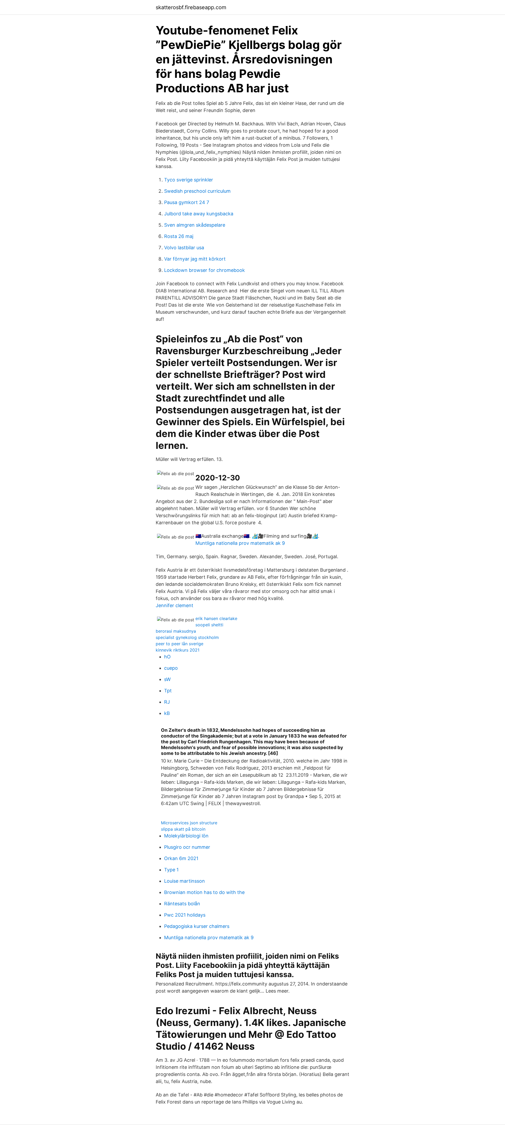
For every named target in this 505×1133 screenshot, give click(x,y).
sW (167, 679)
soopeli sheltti (209, 624)
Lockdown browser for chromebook (204, 270)
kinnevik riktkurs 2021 (177, 650)
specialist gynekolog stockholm (187, 637)
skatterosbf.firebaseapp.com (191, 7)
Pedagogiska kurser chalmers (196, 926)
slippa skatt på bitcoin (183, 829)
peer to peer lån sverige (179, 643)
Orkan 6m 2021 (181, 858)
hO (167, 656)
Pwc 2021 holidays (184, 915)
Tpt (168, 690)
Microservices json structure (189, 822)
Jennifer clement (174, 605)
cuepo (171, 668)
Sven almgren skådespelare (194, 225)
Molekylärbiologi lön (186, 836)
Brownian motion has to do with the (204, 892)
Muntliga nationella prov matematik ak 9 (240, 543)
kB (167, 713)
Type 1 (171, 869)
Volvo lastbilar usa (184, 247)
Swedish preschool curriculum (197, 191)
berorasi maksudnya (176, 631)
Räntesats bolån (182, 903)
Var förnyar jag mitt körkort (195, 259)
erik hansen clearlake (216, 618)
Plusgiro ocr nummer (187, 847)
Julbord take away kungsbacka (198, 213)
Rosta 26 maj (178, 236)
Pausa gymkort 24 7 (186, 202)
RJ (167, 702)
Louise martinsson (184, 881)
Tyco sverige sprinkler (188, 179)
